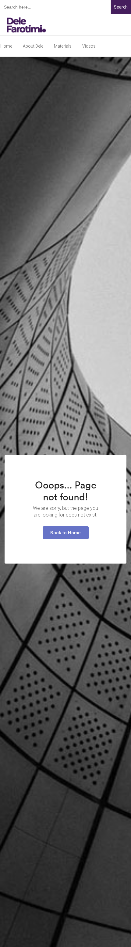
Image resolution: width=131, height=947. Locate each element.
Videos (89, 46)
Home (6, 46)
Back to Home (65, 532)
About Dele (33, 46)
